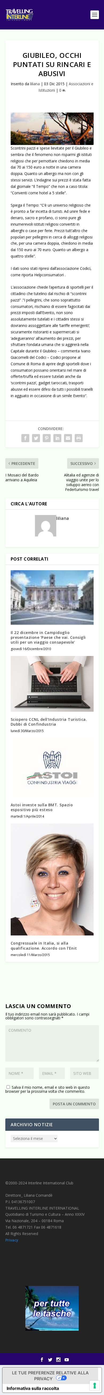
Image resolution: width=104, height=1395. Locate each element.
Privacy (11, 1240)
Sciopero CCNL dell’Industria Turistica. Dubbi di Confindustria (49, 722)
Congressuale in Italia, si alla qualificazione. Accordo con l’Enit (44, 945)
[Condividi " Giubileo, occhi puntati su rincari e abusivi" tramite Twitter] (36, 438)
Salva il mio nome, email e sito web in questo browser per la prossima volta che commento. (47, 1089)
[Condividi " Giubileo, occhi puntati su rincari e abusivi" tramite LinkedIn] (57, 438)
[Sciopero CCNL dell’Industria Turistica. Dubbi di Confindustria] (52, 684)
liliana (35, 83)
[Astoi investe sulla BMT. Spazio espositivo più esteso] (52, 767)
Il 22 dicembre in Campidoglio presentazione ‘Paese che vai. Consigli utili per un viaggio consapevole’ (48, 637)
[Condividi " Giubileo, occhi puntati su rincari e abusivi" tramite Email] (68, 438)
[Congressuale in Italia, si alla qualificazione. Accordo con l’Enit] (52, 879)
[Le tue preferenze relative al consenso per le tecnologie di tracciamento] (95, 1386)
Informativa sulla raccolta (33, 1388)
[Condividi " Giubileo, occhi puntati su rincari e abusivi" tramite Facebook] (25, 438)
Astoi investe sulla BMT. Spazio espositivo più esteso (42, 807)
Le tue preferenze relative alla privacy (50, 1375)
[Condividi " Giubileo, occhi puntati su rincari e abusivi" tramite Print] (78, 438)
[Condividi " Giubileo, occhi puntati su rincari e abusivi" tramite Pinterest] (46, 438)
